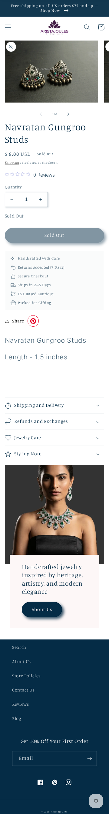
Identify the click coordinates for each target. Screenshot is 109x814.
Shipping (12, 162)
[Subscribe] (90, 758)
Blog (16, 718)
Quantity (13, 187)
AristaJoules (59, 811)
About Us (41, 609)
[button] (8, 27)
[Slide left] (41, 114)
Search (19, 647)
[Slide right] (68, 114)
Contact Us (23, 689)
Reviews (20, 704)
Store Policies (26, 675)
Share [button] (18, 320)
